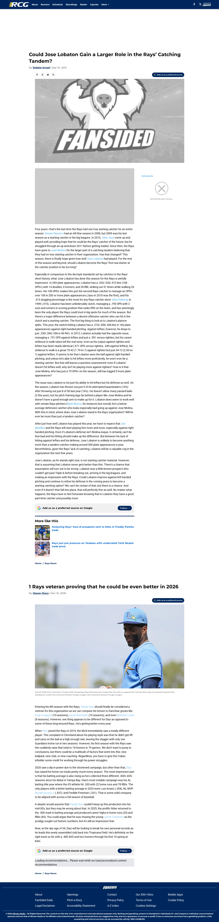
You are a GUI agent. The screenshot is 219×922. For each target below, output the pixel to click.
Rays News (50, 563)
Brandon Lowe (125, 715)
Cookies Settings (146, 905)
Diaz (45, 730)
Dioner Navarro (54, 233)
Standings (71, 4)
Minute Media (18, 914)
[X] (200, 4)
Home (38, 563)
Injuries (94, 4)
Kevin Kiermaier (78, 715)
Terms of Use (144, 900)
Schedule (57, 4)
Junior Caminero (114, 816)
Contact (112, 894)
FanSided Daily (44, 900)
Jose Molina (58, 250)
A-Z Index (113, 905)
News (35, 4)
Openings (72, 894)
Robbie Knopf (41, 67)
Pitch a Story (74, 900)
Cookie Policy (176, 900)
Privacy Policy (115, 900)
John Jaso (108, 237)
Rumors (45, 4)
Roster (83, 4)
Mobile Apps (175, 894)
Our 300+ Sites (144, 894)
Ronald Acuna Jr (44, 792)
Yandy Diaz (87, 706)
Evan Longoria (43, 715)
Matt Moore (74, 403)
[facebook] (194, 4)
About (38, 894)
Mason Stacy (41, 593)
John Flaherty (120, 299)
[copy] (53, 75)
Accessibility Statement (81, 905)
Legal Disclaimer (45, 905)
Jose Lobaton (95, 258)
